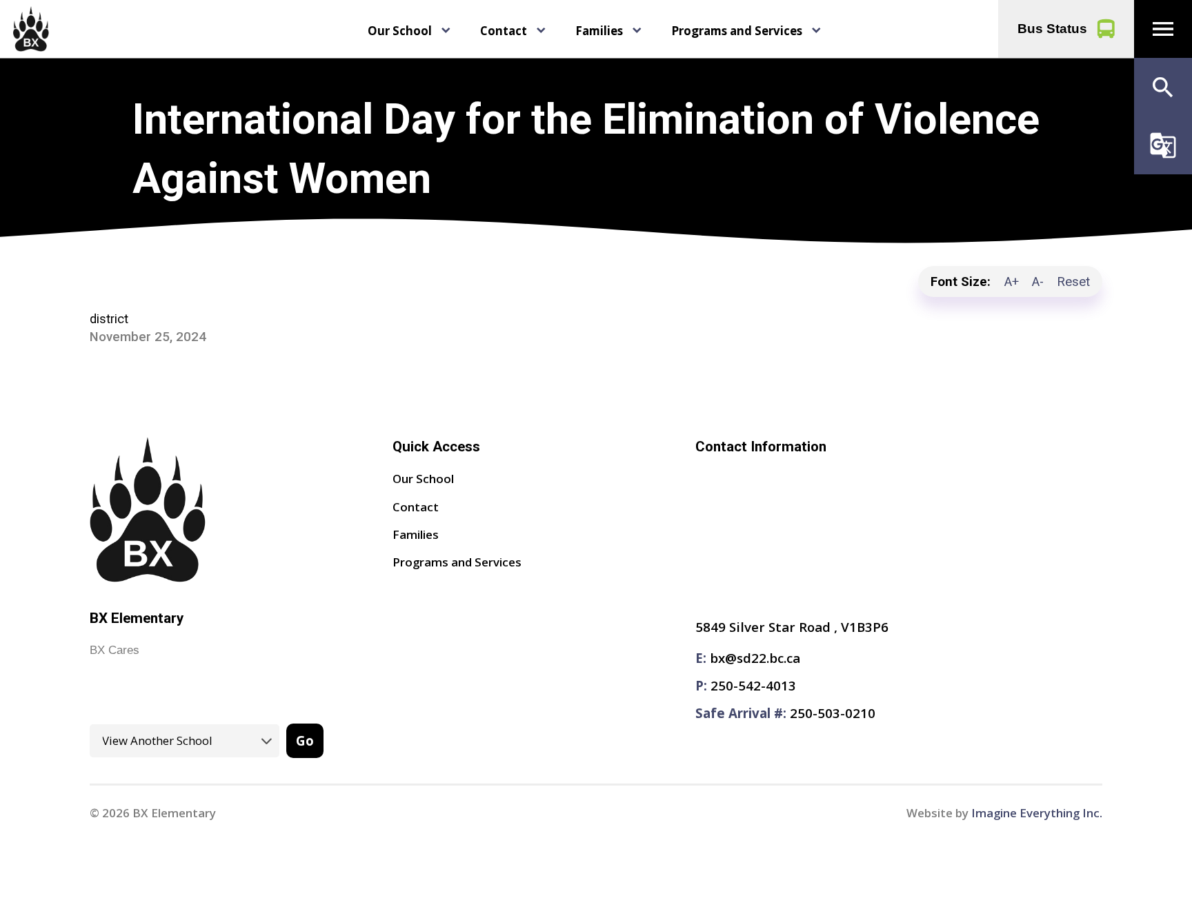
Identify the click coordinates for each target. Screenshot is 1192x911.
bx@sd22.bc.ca (755, 657)
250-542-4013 (753, 685)
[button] (1163, 29)
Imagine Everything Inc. (1036, 813)
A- (1038, 281)
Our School (400, 31)
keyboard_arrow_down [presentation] (446, 30)
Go (305, 740)
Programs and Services (736, 31)
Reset (1073, 281)
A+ (1011, 281)
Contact (503, 31)
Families (599, 31)
